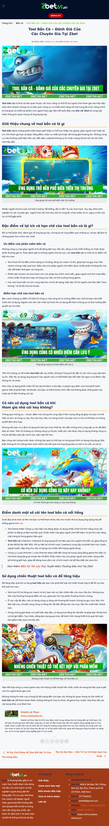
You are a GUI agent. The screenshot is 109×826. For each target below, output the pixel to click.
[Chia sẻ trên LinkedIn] (66, 741)
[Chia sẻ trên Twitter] (52, 741)
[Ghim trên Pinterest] (62, 741)
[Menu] (3, 6)
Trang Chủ (7, 23)
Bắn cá (19, 23)
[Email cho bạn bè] (57, 741)
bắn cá (19, 523)
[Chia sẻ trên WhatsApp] (42, 741)
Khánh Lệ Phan (70, 42)
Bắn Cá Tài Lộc (30, 566)
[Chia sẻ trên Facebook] (47, 741)
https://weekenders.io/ (32, 716)
